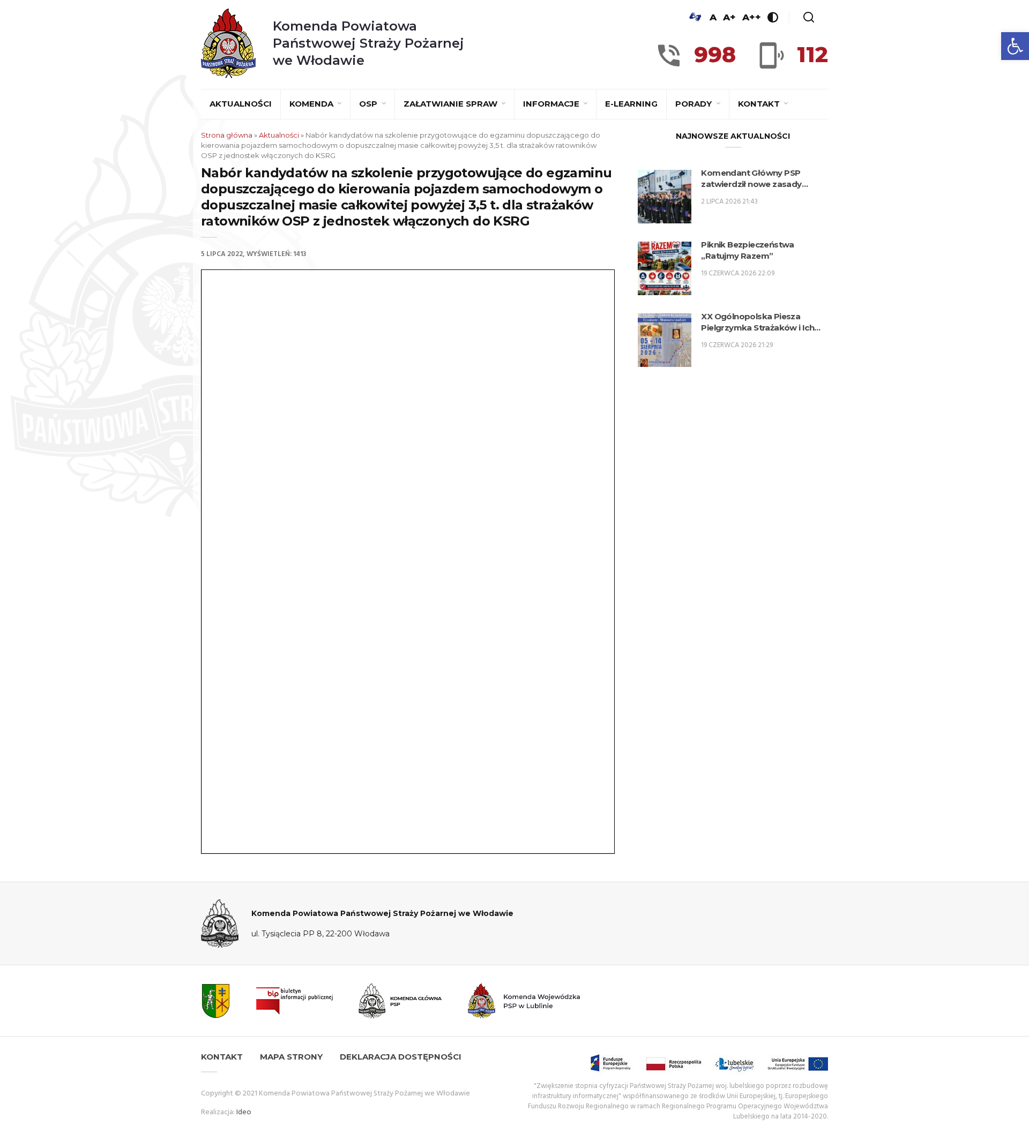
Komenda (312, 104)
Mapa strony (291, 1057)
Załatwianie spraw (451, 104)
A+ (729, 17)
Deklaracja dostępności (400, 1057)
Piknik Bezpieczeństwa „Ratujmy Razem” (747, 250)
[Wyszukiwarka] (808, 17)
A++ (751, 17)
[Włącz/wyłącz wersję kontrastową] (772, 17)
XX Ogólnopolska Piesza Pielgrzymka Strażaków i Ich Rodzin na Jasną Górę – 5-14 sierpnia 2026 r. (757, 322)
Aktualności (241, 104)
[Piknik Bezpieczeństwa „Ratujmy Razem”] (664, 268)
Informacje (552, 104)
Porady (694, 104)
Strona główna (226, 135)
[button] (1015, 46)
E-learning (631, 104)
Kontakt (760, 104)
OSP (369, 104)
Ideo (243, 1112)
